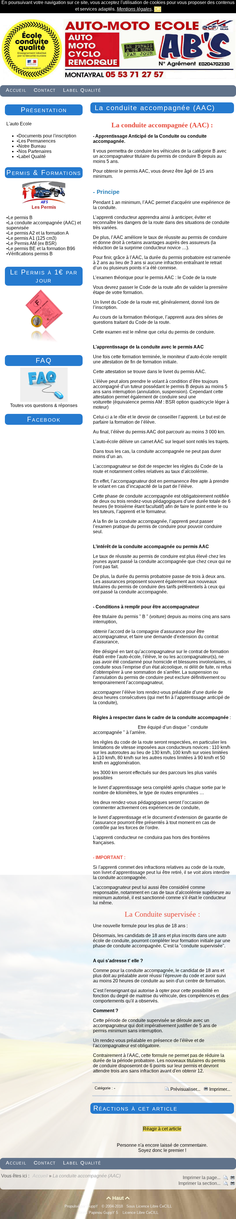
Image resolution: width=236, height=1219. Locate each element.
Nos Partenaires (35, 151)
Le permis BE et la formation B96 (41, 248)
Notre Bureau (32, 146)
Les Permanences (37, 141)
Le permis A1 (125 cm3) (32, 238)
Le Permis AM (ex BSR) (32, 243)
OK (157, 9)
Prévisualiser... (185, 1089)
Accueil (40, 1175)
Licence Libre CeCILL (139, 1212)
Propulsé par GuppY (81, 1206)
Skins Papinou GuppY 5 (99, 1212)
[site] (118, 78)
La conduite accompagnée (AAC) (155, 108)
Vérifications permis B (31, 253)
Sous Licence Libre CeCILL (149, 1206)
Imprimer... (219, 1089)
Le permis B (20, 217)
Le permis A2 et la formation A (38, 233)
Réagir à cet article (162, 1128)
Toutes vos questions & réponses (43, 405)
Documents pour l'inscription (47, 135)
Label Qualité (32, 156)
